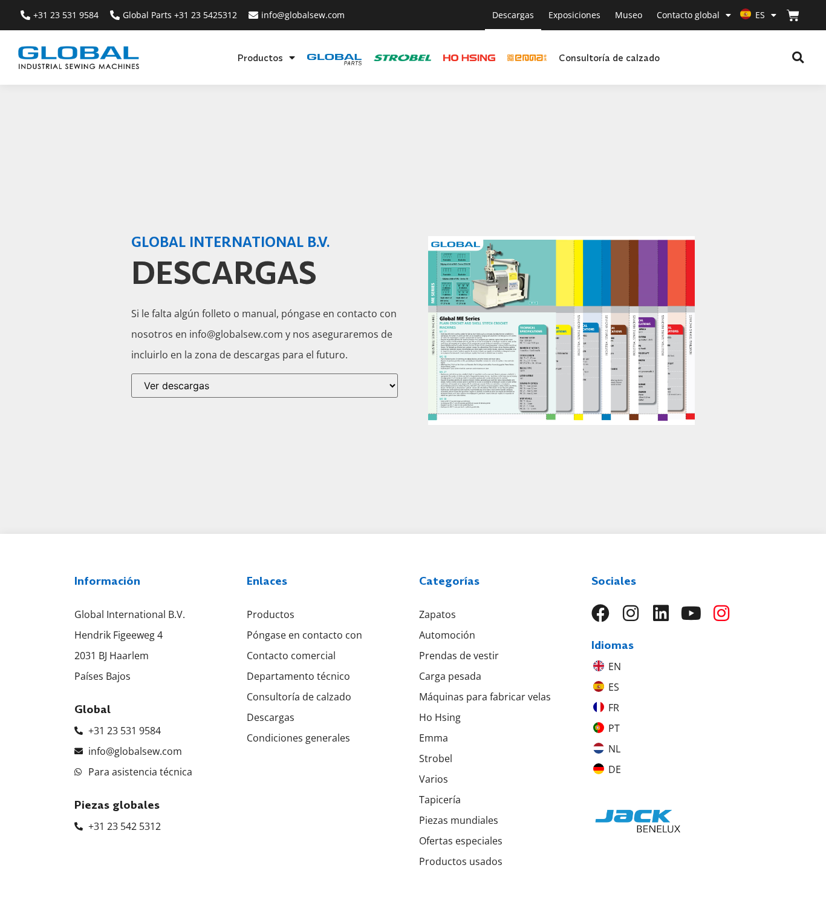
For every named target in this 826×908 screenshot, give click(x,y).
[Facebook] (600, 613)
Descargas (513, 15)
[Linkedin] (661, 613)
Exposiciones (574, 15)
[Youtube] (691, 613)
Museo (628, 15)
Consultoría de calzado (609, 57)
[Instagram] (631, 613)
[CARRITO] (793, 15)
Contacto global (688, 15)
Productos (260, 57)
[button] (797, 57)
